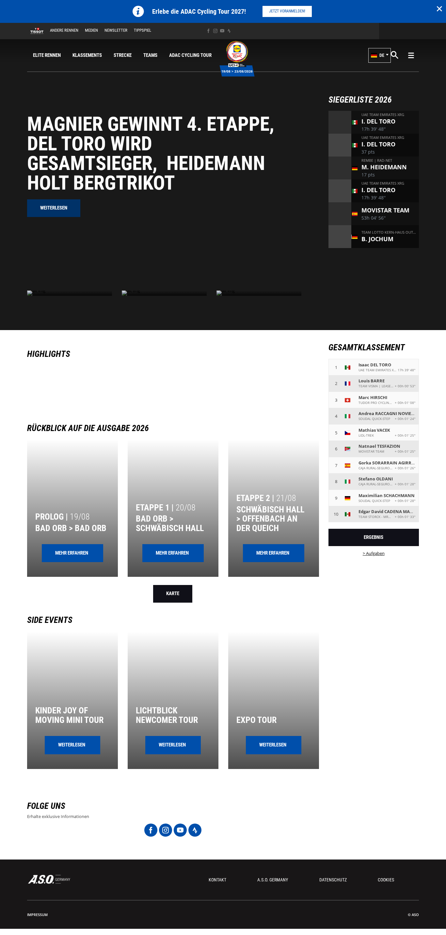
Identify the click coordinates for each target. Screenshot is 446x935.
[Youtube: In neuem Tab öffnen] (222, 30)
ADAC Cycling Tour (190, 55)
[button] (379, 55)
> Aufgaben (374, 553)
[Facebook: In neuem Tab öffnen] (208, 30)
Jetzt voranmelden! (287, 11)
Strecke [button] (123, 55)
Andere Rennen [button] (64, 30)
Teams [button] (150, 55)
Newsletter (115, 30)
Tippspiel (142, 30)
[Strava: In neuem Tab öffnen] (229, 30)
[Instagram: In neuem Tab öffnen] (215, 30)
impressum (37, 914)
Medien (91, 30)
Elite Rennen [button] (47, 55)
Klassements (87, 55)
